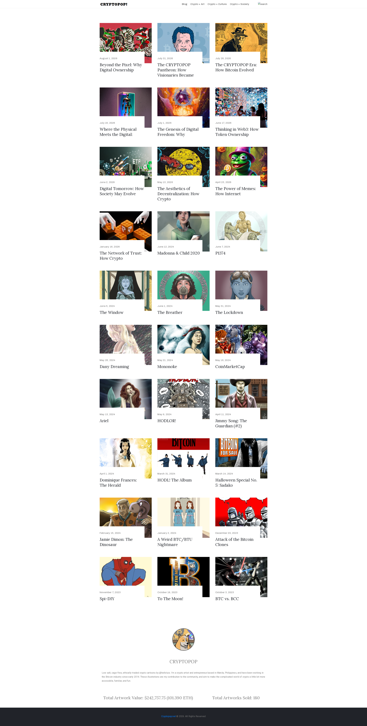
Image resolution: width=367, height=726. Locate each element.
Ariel (104, 420)
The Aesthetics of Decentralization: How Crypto (178, 194)
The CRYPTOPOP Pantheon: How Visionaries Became (175, 70)
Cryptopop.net (168, 716)
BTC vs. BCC (227, 598)
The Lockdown (229, 312)
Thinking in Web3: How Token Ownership (237, 132)
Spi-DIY (107, 598)
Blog (184, 4)
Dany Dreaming (114, 366)
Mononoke (167, 366)
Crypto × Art (197, 4)
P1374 (220, 253)
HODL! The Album (174, 480)
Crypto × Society (239, 4)
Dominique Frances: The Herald (118, 482)
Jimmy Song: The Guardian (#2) (231, 423)
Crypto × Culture (217, 4)
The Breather (169, 312)
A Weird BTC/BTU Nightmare (174, 542)
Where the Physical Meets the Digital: (118, 132)
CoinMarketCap (230, 366)
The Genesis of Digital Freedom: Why (178, 132)
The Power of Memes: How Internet (235, 191)
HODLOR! (166, 420)
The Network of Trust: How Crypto (121, 256)
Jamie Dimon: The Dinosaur (116, 542)
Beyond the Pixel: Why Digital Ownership (121, 67)
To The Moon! (170, 598)
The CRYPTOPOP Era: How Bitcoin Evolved (236, 67)
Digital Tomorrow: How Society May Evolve (122, 191)
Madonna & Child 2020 (178, 253)
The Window (111, 312)
